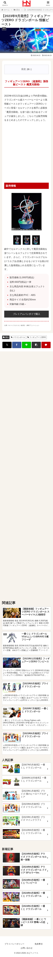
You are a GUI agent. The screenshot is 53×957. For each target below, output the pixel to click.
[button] (36, 345)
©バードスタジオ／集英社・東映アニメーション (35, 51)
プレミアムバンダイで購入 (26, 314)
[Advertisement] (26, 152)
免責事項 (39, 944)
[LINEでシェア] (26, 345)
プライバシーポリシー (14, 944)
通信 (7, 337)
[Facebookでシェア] (16, 345)
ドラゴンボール (19, 337)
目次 (23, 69)
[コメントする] (46, 345)
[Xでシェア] (7, 345)
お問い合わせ (27, 948)
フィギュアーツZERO (37, 337)
